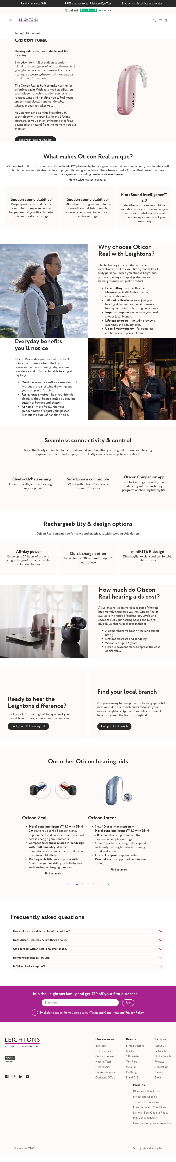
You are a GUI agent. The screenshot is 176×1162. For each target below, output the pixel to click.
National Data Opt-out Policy (150, 1113)
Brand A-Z (132, 1078)
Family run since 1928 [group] (34, 3)
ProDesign (132, 1072)
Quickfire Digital (152, 1148)
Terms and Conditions (146, 1102)
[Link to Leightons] (29, 20)
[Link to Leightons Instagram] (13, 1076)
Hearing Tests (103, 1062)
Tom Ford (131, 1062)
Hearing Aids (103, 1067)
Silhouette (132, 1056)
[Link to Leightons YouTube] (27, 1076)
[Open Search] (154, 20)
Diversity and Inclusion (147, 1091)
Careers (159, 1072)
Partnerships (162, 1051)
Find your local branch (114, 726)
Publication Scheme (145, 1118)
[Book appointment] (160, 20)
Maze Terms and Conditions (149, 1107)
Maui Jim (131, 1067)
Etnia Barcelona (135, 1046)
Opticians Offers (105, 1078)
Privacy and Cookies (145, 1097)
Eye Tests (101, 1046)
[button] (77, 884)
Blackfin (130, 1051)
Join (128, 1003)
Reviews (159, 1062)
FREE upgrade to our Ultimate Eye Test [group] (88, 3)
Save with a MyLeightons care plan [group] (142, 3)
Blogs (158, 1078)
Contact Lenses (104, 1056)
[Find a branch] (166, 20)
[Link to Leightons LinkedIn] (20, 1076)
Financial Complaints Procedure (152, 1123)
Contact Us (161, 1067)
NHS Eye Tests (104, 1051)
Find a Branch (163, 1056)
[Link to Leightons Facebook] (7, 1076)
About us (160, 1046)
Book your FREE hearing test (35, 140)
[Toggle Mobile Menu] (10, 21)
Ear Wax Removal (105, 1072)
